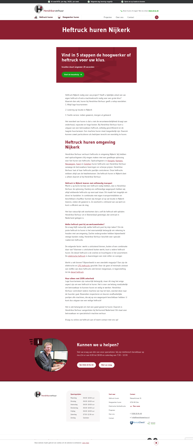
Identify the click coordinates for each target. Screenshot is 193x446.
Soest (78, 164)
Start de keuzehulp (71, 74)
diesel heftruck (77, 272)
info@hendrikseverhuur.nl (141, 417)
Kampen (119, 160)
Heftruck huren (46, 17)
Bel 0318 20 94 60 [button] (86, 365)
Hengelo (111, 160)
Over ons (119, 17)
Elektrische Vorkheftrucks (117, 406)
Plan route (136, 406)
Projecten (108, 17)
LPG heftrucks (84, 265)
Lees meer (85, 443)
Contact (130, 17)
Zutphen (87, 164)
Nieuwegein (70, 164)
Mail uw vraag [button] (106, 365)
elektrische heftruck (76, 256)
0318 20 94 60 (137, 414)
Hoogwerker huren (70, 17)
